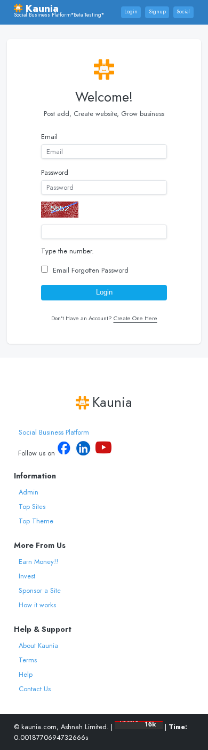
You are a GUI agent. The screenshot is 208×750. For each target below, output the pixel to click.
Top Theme (36, 521)
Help (26, 674)
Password (54, 172)
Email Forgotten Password (91, 270)
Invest (27, 576)
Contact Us (35, 689)
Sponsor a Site (40, 590)
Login (131, 12)
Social (183, 12)
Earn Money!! (38, 561)
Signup (157, 12)
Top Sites (32, 506)
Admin (28, 492)
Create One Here (135, 318)
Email (49, 137)
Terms (28, 660)
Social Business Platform (54, 432)
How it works (37, 605)
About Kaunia (38, 645)
